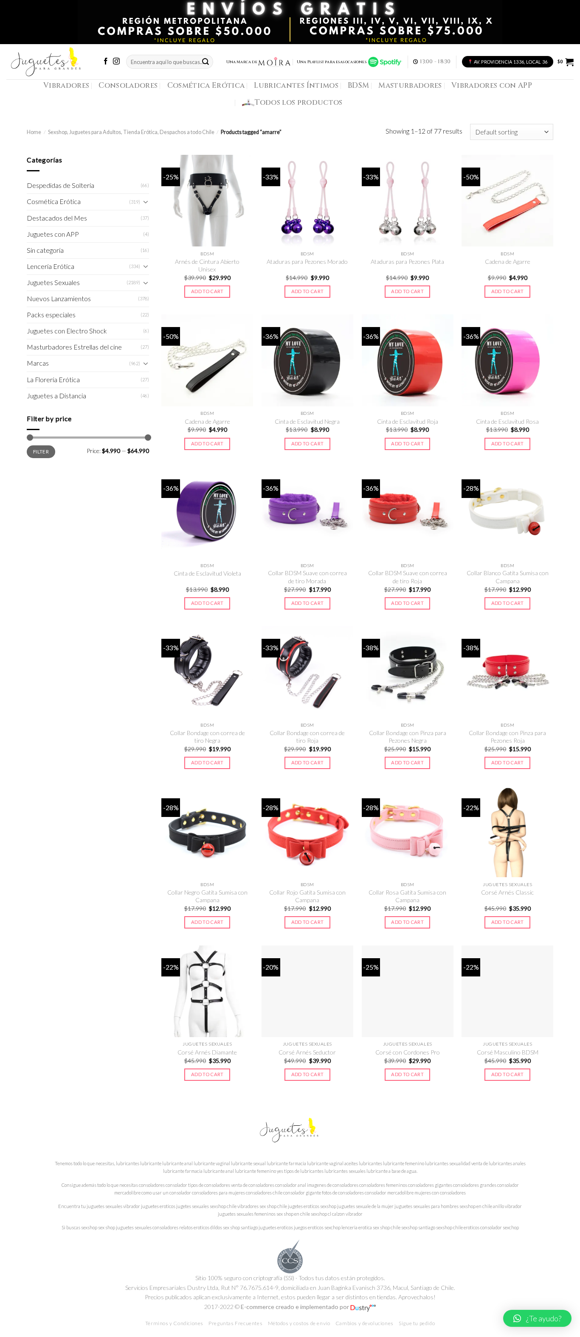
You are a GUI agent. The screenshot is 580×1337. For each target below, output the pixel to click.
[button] (537, 1318)
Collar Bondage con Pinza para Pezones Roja (507, 736)
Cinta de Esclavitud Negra (307, 421)
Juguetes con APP (53, 234)
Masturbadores (410, 85)
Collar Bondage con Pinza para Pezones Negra (407, 736)
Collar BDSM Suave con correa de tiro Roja (407, 576)
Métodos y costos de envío (299, 1323)
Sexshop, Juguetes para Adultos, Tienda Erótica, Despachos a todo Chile (131, 132)
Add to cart (207, 291)
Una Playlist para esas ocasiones (332, 61)
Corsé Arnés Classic (507, 892)
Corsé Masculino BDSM (507, 1052)
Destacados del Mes (57, 218)
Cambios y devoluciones (364, 1323)
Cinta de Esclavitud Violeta (207, 573)
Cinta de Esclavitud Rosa (507, 421)
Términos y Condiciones (174, 1323)
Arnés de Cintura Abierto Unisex (207, 265)
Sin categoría (45, 250)
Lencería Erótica (50, 266)
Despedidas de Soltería (60, 185)
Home (34, 132)
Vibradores (66, 85)
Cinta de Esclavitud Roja (407, 421)
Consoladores (128, 85)
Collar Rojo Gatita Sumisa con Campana (307, 896)
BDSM (358, 85)
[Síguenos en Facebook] (105, 61)
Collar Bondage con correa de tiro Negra (207, 736)
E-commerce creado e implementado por (295, 1306)
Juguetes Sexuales (53, 282)
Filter (41, 451)
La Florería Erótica (53, 379)
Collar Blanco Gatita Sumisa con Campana (508, 576)
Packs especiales (51, 315)
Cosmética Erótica (206, 85)
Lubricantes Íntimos (296, 85)
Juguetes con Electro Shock (67, 331)
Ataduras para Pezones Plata (407, 261)
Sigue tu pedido (417, 1323)
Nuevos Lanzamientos (59, 298)
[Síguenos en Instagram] (116, 61)
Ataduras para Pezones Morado (307, 261)
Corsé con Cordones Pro (407, 1052)
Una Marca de (241, 61)
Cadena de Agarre (507, 261)
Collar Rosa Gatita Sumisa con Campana (407, 896)
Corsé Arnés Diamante (207, 1052)
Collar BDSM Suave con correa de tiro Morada (307, 576)
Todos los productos (299, 102)
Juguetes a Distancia (56, 396)
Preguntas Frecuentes (235, 1323)
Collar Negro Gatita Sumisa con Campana (207, 896)
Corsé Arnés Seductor (307, 1052)
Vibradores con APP (491, 85)
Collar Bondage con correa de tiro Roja (307, 736)
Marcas (38, 363)
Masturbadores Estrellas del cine (74, 347)
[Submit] (205, 62)
